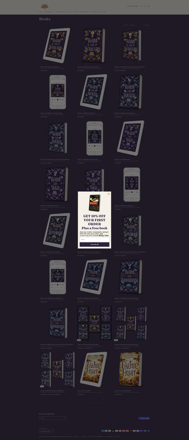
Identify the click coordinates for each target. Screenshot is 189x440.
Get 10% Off (94, 244)
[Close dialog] (109, 194)
